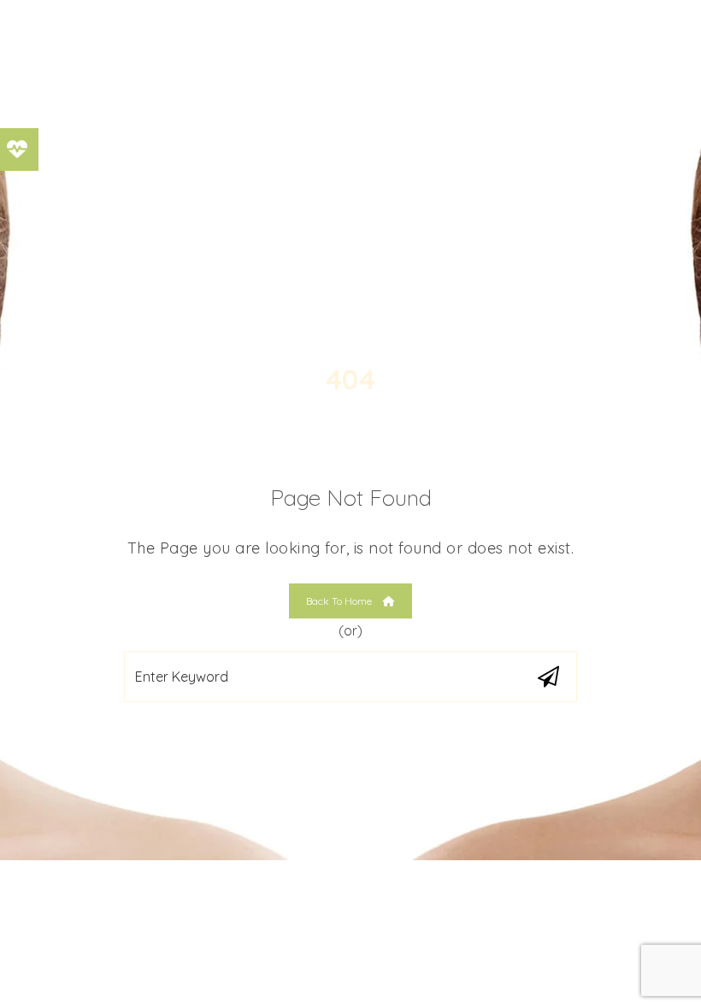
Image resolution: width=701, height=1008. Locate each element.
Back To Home (340, 601)
